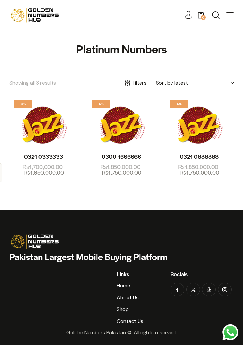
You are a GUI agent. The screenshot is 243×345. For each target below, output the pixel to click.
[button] (230, 15)
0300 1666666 (121, 156)
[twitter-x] (193, 289)
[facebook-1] (177, 289)
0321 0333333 (43, 156)
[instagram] (225, 289)
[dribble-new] (209, 289)
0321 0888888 (199, 156)
